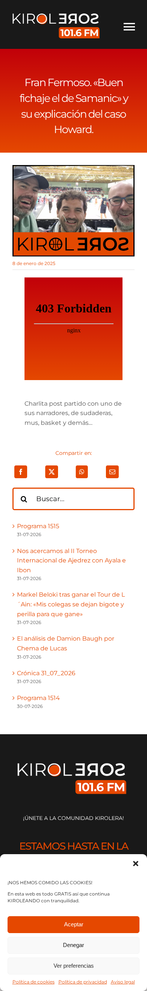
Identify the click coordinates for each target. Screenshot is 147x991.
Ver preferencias (74, 965)
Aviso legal (123, 982)
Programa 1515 (38, 526)
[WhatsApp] (82, 472)
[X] (51, 472)
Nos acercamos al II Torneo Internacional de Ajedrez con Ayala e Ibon (71, 560)
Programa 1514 (38, 698)
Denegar (73, 945)
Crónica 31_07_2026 (46, 673)
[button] (135, 863)
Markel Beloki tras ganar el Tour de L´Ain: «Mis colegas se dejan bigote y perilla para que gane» (71, 604)
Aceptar (73, 924)
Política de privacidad (82, 982)
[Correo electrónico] (112, 472)
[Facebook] (20, 472)
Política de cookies (33, 982)
